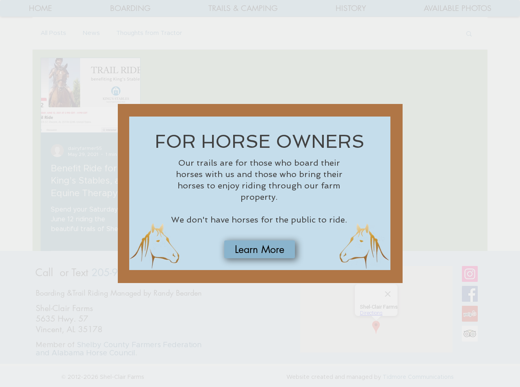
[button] (259, 249)
